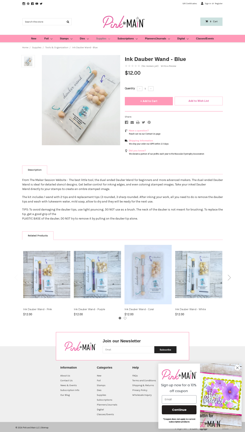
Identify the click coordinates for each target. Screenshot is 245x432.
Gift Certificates (189, 3)
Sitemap (44, 427)
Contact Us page (152, 134)
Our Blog (65, 395)
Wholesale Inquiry (142, 395)
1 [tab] (120, 318)
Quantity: (130, 88)
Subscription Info (69, 390)
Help (135, 367)
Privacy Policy (139, 390)
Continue (179, 410)
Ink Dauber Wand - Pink (37, 309)
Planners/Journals (155, 38)
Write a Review (168, 66)
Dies (82, 38)
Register (218, 3)
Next (229, 277)
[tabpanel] (47, 279)
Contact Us (66, 380)
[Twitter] (143, 122)
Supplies (101, 38)
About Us (65, 375)
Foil (46, 38)
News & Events (68, 385)
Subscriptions (126, 38)
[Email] (132, 122)
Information (68, 367)
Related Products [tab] (38, 235)
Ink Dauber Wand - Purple (89, 309)
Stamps (64, 38)
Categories (104, 367)
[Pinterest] (149, 122)
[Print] (138, 122)
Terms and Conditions (144, 380)
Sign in (208, 3)
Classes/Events (205, 38)
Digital (181, 38)
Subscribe (165, 349)
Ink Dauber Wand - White (190, 309)
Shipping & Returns (143, 385)
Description (35, 169)
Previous (16, 277)
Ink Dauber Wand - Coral (139, 309)
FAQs (135, 375)
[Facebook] (126, 122)
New (33, 38)
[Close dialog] (237, 368)
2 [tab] (125, 318)
